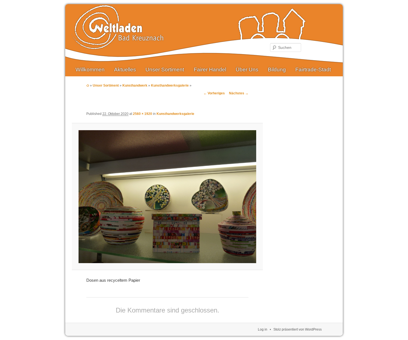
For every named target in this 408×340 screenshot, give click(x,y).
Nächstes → (238, 93)
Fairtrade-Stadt (313, 69)
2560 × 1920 (142, 114)
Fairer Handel (210, 69)
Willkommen (90, 69)
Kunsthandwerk (134, 85)
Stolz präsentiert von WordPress (297, 329)
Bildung (277, 69)
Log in (262, 329)
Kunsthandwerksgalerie (170, 85)
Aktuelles (125, 69)
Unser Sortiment (164, 69)
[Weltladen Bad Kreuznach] (117, 45)
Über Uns (247, 69)
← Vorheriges (214, 93)
